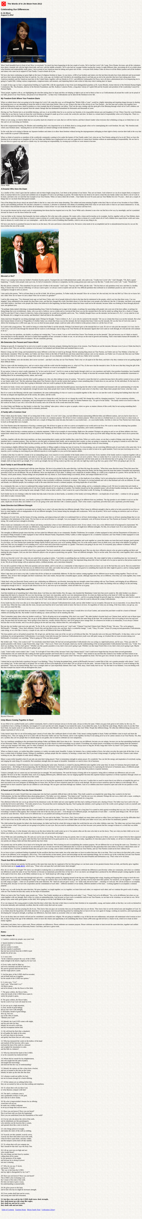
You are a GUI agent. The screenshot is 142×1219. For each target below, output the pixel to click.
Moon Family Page (33, 1210)
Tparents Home (20, 1210)
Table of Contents (8, 1210)
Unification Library (48, 1210)
